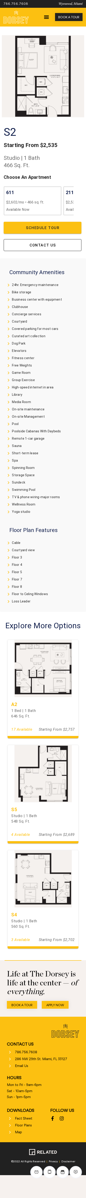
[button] (46, 17)
